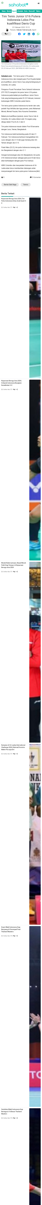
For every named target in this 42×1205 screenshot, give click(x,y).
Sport (14, 11)
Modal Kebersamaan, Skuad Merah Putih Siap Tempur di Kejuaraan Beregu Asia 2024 (13, 565)
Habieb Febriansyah (23, 30)
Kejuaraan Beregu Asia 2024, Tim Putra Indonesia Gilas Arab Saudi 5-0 (13, 201)
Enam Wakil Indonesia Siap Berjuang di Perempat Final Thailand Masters (10, 929)
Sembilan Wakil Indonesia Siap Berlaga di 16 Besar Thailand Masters (12, 1111)
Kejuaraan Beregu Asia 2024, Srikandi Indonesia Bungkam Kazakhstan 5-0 (11, 383)
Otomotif (32, 11)
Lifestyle (20, 11)
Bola (25, 11)
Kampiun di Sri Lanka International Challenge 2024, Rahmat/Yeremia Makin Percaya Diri (13, 747)
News (4, 11)
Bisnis (9, 11)
